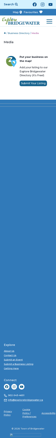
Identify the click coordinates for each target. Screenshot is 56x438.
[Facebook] (35, 4)
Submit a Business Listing (18, 364)
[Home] (5, 33)
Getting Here (11, 368)
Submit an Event (13, 359)
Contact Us (10, 355)
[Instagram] (43, 4)
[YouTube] (50, 4)
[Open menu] (49, 21)
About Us (9, 351)
